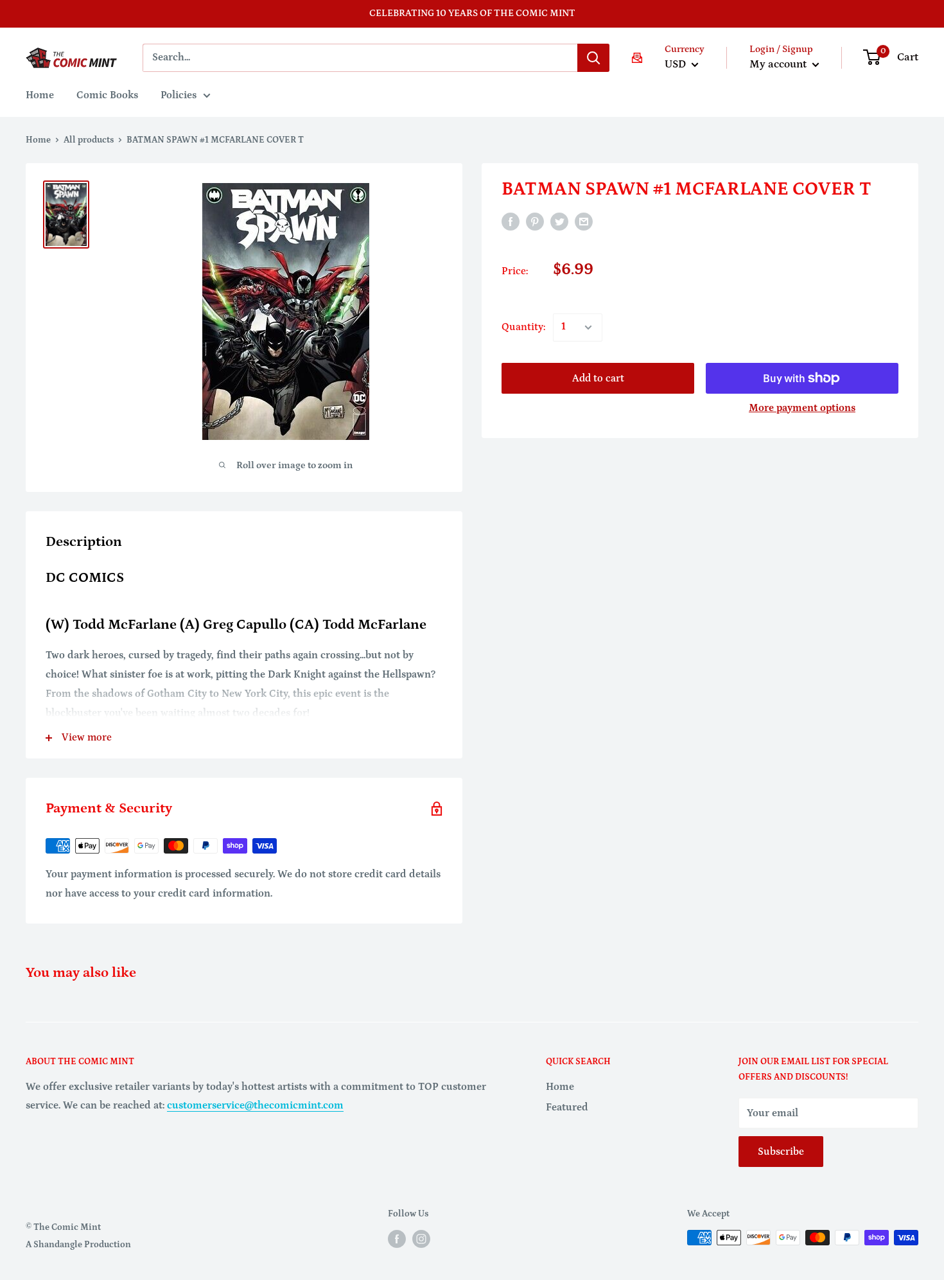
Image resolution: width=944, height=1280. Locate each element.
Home (38, 140)
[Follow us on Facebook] (397, 1239)
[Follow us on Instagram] (421, 1239)
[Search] (593, 58)
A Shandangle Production (78, 1245)
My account (779, 64)
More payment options (802, 408)
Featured (567, 1107)
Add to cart (598, 378)
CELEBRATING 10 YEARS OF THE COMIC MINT (472, 13)
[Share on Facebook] (511, 221)
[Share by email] (584, 221)
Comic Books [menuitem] (107, 95)
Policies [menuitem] (179, 95)
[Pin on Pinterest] (535, 221)
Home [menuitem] (40, 95)
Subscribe (781, 1151)
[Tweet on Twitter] (559, 221)
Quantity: (523, 327)
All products (89, 140)
